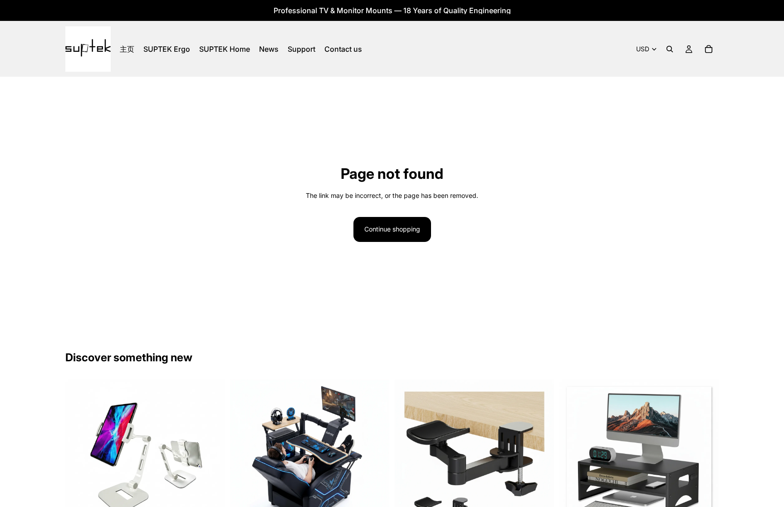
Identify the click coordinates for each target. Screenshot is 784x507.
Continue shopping (392, 229)
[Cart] (709, 49)
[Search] (670, 49)
